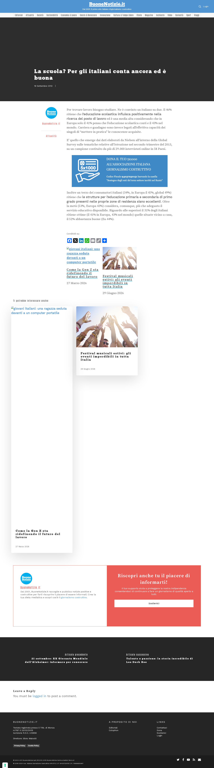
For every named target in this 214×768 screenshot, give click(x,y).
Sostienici (154, 603)
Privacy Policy (19, 746)
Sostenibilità (52, 15)
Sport (188, 15)
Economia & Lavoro (69, 15)
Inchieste (160, 15)
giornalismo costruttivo (74, 597)
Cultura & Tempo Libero (123, 15)
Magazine (149, 15)
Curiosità (179, 15)
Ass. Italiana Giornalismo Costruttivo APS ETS (39, 763)
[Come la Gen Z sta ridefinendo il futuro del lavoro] (84, 262)
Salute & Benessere (88, 15)
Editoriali (19, 15)
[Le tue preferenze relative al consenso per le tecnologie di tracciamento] (5, 765)
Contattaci (162, 727)
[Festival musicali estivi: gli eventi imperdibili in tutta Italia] (120, 272)
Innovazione (105, 15)
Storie (139, 15)
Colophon (113, 730)
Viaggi (196, 15)
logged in (39, 696)
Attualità (30, 15)
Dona (159, 730)
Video (170, 15)
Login (205, 6)
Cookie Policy (33, 746)
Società (40, 15)
